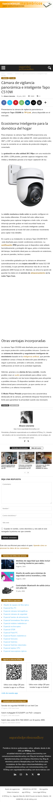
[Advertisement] (26, 36)
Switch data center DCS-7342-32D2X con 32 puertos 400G (23, 720)
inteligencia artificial (31, 356)
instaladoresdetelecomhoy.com (14, 701)
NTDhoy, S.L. (30, 751)
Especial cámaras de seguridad (15, 614)
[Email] (33, 102)
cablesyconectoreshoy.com (36, 753)
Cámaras (9, 73)
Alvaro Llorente (9, 96)
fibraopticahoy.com (27, 762)
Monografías (43, 789)
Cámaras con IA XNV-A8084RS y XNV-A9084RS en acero (43, 466)
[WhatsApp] (21, 102)
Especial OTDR (9, 630)
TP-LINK (12, 78)
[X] (9, 102)
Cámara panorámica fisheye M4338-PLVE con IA (8, 466)
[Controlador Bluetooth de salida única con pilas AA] (7, 589)
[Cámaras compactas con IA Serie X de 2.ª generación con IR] (26, 458)
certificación (6, 245)
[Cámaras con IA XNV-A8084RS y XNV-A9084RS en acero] (44, 458)
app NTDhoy (26, 792)
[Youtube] (38, 775)
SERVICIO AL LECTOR (30, 789)
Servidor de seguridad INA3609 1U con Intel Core (19, 706)
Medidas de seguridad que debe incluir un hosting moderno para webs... (33, 562)
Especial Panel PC (11, 633)
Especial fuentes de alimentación (16, 617)
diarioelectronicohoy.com (14, 759)
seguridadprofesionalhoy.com (24, 770)
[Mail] (21, 775)
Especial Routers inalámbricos (15, 636)
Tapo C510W (14, 405)
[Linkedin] (27, 102)
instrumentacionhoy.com (38, 767)
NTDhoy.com (8, 770)
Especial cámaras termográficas (16, 611)
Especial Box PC (10, 608)
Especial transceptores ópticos (15, 651)
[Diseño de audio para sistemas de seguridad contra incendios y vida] (7, 576)
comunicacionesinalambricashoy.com (16, 756)
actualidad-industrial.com (16, 753)
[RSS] (27, 775)
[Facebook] (3, 102)
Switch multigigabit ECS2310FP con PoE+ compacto (21, 713)
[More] (45, 102)
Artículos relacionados (20, 448)
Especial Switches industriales (15, 645)
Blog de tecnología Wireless (40, 756)
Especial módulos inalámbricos (15, 623)
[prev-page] (25, 472)
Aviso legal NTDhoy (39, 792)
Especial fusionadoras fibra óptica (16, 620)
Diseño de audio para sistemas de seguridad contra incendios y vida (31, 574)
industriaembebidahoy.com (37, 764)
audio (17, 375)
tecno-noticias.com (43, 770)
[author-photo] (26, 417)
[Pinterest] (15, 102)
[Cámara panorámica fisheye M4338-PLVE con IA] (9, 458)
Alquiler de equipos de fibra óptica (16, 605)
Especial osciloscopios (12, 626)
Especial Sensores (11, 639)
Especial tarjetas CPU (12, 648)
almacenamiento (38, 273)
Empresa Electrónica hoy (33, 759)
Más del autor (36, 448)
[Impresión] (39, 102)
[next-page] (28, 472)
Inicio (3, 73)
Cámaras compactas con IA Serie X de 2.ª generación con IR (25, 466)
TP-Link (27, 112)
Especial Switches (10, 642)
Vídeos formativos (13, 792)
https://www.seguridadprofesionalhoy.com (26, 429)
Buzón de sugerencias (12, 789)
